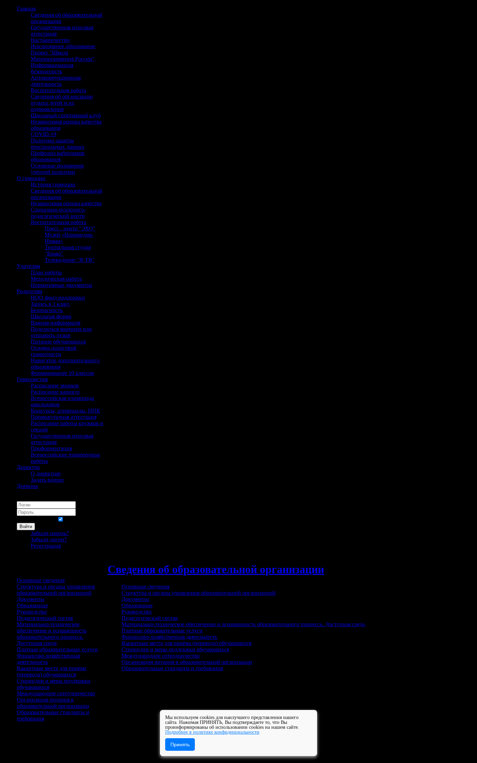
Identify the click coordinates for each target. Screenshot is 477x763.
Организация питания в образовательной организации (187, 662)
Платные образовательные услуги (162, 631)
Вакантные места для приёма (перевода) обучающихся (186, 643)
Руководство (137, 612)
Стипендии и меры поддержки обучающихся (175, 649)
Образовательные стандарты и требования (172, 668)
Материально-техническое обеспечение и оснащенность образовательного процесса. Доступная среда (243, 624)
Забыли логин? (49, 539)
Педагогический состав (150, 618)
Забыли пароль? (50, 533)
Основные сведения (145, 587)
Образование (137, 605)
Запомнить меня (36, 520)
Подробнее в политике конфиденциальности (212, 732)
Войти (26, 526)
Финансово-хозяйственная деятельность (169, 637)
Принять (180, 744)
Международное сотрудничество (161, 656)
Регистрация (46, 546)
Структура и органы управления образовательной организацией (199, 593)
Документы (135, 599)
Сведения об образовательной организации (216, 569)
